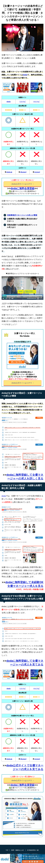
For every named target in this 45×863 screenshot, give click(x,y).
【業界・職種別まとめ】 (17, 850)
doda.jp (9, 172)
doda (25, 75)
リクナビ (22, 102)
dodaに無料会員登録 (22, 188)
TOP (7, 850)
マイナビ (36, 102)
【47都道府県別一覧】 (32, 850)
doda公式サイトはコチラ (22, 184)
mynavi (37, 172)
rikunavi (23, 172)
